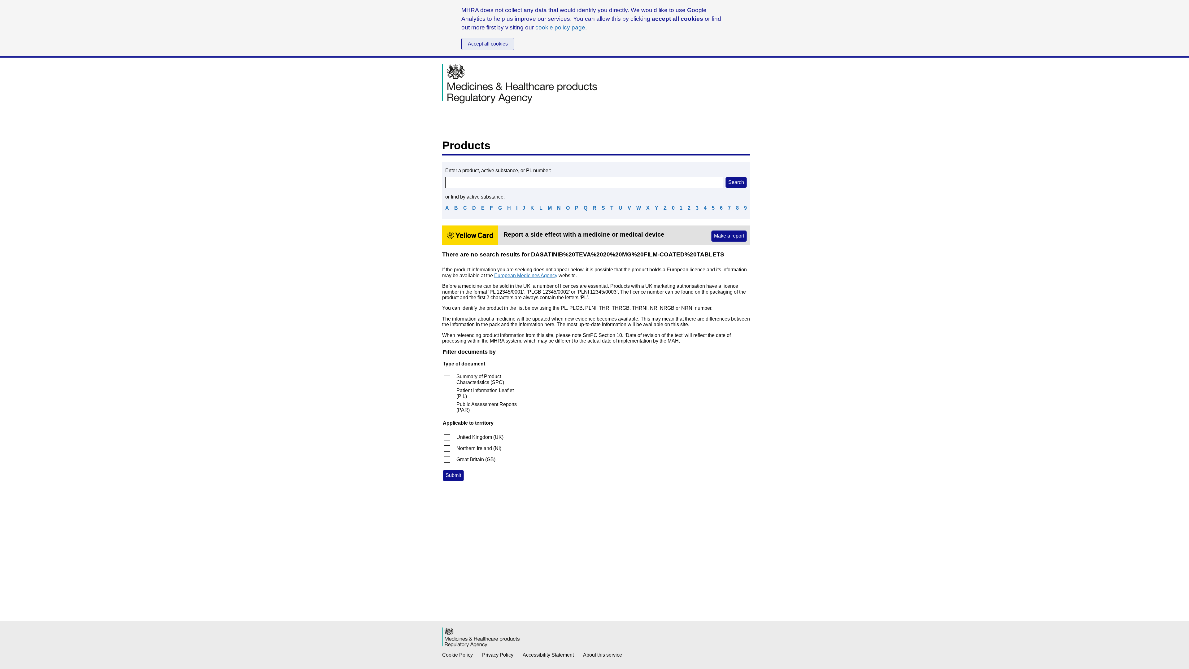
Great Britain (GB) (475, 459)
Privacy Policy (497, 655)
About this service (602, 655)
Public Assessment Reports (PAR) (486, 407)
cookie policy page (560, 27)
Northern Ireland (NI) (478, 448)
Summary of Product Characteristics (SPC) (480, 379)
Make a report (729, 235)
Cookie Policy (457, 655)
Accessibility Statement (548, 655)
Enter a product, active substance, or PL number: (498, 170)
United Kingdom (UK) (479, 437)
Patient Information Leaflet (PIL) (485, 393)
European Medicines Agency (525, 275)
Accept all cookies (488, 43)
